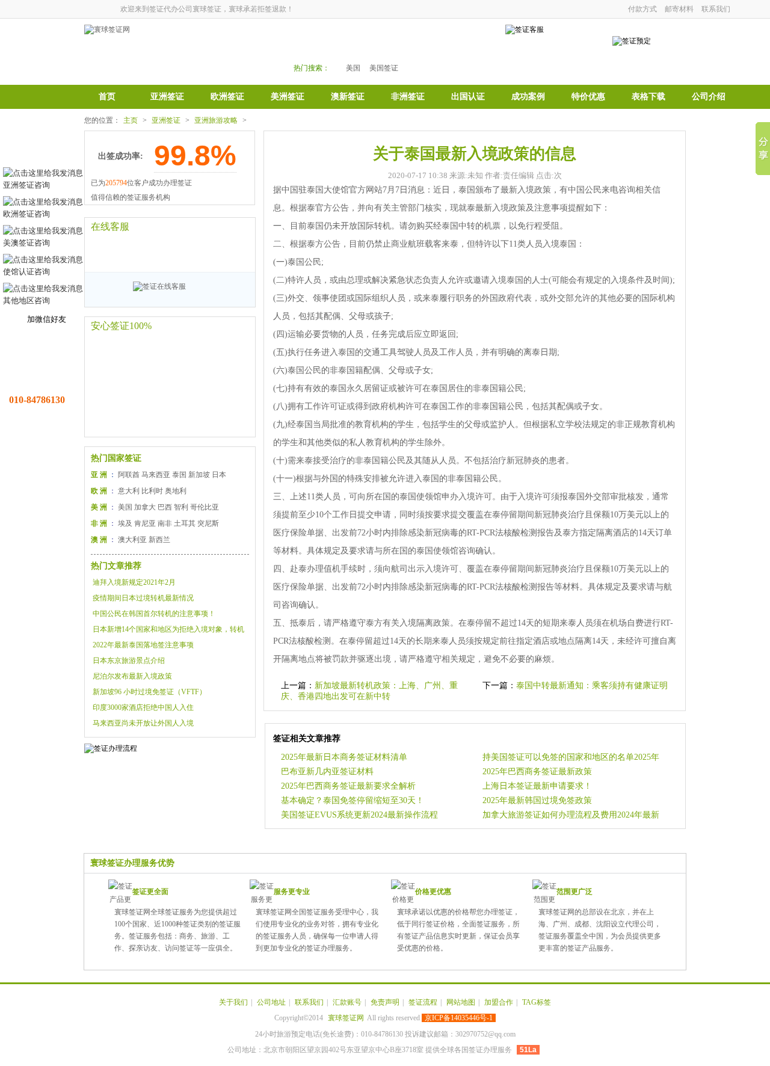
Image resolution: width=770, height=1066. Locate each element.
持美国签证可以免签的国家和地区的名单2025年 (570, 757)
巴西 (165, 507)
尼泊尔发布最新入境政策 (132, 676)
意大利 (129, 491)
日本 (219, 474)
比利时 (152, 491)
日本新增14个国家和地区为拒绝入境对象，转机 (168, 629)
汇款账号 (347, 1002)
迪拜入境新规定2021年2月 (134, 582)
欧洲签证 (227, 96)
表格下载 (648, 96)
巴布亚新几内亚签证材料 (327, 771)
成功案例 (528, 96)
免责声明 (385, 1002)
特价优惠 (588, 96)
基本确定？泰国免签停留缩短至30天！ (352, 800)
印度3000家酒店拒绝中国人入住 (143, 707)
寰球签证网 (346, 1018)
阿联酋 (129, 474)
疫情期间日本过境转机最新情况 (143, 598)
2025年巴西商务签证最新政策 (537, 771)
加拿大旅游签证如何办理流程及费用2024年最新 (570, 814)
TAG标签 (536, 1002)
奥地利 (175, 491)
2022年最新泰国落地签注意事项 (143, 645)
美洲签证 (287, 96)
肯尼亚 (145, 523)
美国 (353, 68)
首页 (107, 96)
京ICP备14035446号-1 (459, 1018)
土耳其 (185, 523)
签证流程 (422, 1002)
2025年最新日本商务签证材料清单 (344, 757)
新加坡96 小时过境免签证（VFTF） (149, 692)
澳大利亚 (132, 539)
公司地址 (271, 1002)
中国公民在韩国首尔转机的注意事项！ (154, 613)
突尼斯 (208, 523)
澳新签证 (348, 96)
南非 (165, 523)
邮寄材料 (679, 9)
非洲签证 (408, 96)
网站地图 (460, 1002)
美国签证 (383, 68)
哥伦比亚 (204, 507)
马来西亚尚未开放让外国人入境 (143, 723)
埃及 (125, 523)
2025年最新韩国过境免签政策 (537, 800)
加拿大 (145, 507)
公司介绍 (708, 96)
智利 (181, 507)
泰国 (179, 474)
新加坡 (199, 474)
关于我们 (233, 1002)
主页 (130, 120)
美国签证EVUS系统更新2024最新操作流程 (359, 814)
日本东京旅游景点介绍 (129, 660)
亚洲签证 (167, 96)
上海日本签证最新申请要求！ (537, 785)
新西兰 (159, 539)
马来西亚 (155, 474)
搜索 (458, 49)
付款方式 (642, 9)
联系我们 (715, 9)
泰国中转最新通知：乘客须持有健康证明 (592, 685)
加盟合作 (498, 1002)
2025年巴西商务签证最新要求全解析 (348, 785)
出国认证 (468, 96)
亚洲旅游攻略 (216, 120)
